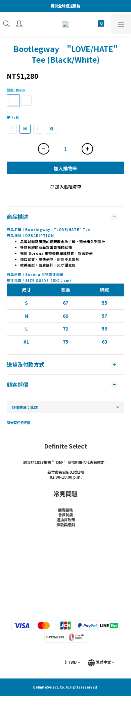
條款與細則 (65, 524)
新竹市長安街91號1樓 (65, 472)
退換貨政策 (65, 519)
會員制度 (65, 514)
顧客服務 (65, 510)
